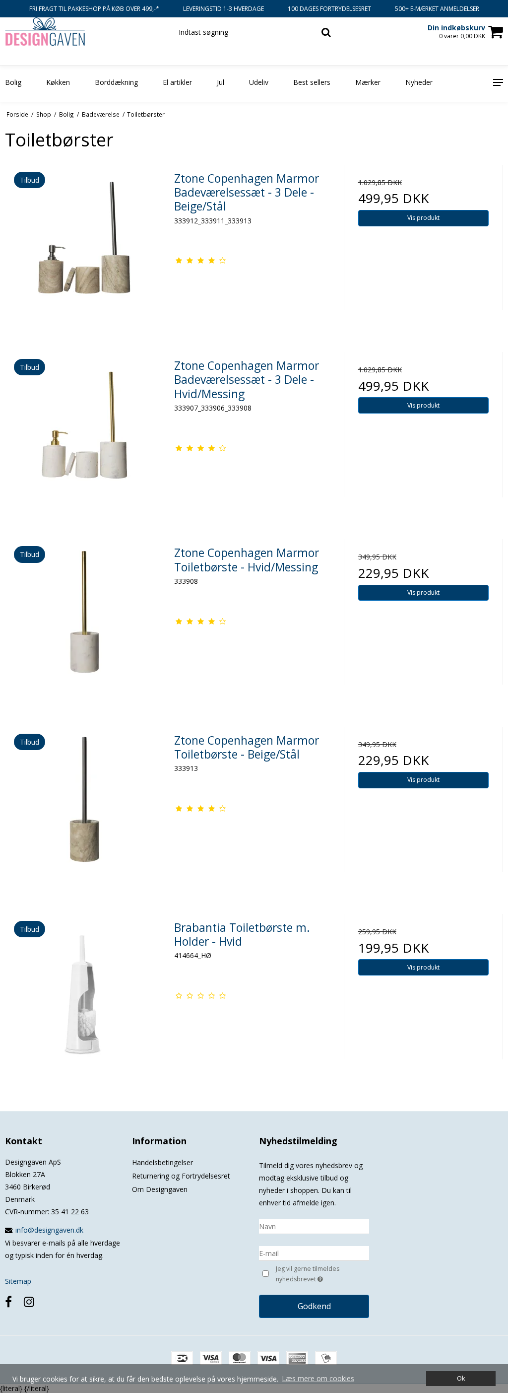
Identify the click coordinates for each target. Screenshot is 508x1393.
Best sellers (311, 82)
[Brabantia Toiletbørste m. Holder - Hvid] (84, 993)
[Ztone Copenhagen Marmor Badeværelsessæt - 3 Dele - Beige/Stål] (84, 244)
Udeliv (258, 82)
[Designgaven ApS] (84, 31)
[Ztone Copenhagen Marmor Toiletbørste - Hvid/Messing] (84, 618)
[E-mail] (314, 1252)
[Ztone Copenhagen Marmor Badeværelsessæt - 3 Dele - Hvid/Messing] (84, 431)
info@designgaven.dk (49, 1230)
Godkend (314, 1306)
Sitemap (18, 1281)
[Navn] (314, 1226)
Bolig (13, 82)
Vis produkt (423, 217)
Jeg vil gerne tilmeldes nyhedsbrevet (321, 1273)
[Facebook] (8, 1301)
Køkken (58, 82)
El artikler (177, 82)
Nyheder (419, 82)
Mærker (368, 82)
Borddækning (116, 82)
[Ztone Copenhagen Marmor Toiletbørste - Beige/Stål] (84, 806)
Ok (461, 1378)
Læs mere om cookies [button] (318, 1378)
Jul (220, 82)
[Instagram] (29, 1301)
